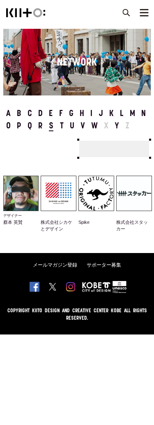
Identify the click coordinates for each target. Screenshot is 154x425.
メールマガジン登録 (55, 265)
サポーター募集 (104, 265)
